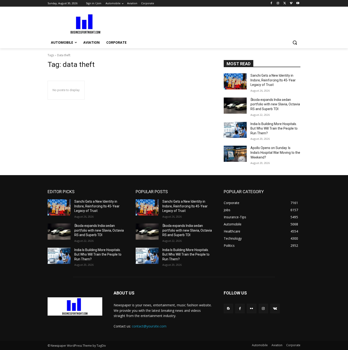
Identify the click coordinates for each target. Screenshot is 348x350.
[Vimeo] (291, 3)
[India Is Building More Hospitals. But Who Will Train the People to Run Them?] (235, 130)
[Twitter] (284, 3)
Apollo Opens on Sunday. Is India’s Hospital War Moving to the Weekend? (275, 152)
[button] (294, 42)
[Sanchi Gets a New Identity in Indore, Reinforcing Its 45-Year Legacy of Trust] (235, 81)
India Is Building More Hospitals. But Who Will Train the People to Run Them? (274, 128)
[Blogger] (228, 308)
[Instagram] (278, 3)
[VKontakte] (275, 308)
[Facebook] (271, 3)
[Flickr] (251, 308)
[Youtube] (297, 3)
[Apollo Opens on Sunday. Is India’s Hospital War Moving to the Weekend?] (235, 154)
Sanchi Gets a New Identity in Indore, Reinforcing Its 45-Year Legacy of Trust (273, 80)
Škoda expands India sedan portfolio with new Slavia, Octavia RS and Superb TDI (275, 104)
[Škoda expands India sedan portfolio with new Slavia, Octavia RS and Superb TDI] (235, 106)
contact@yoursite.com (149, 326)
